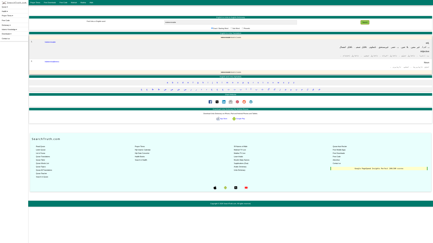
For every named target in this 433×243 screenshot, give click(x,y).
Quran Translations (43, 157)
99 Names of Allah (240, 146)
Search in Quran (42, 177)
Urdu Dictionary (239, 170)
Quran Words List (42, 163)
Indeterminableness (52, 62)
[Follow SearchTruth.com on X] (236, 187)
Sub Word (236, 28)
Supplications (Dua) (241, 163)
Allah (91, 2)
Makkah (74, 2)
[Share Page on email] (231, 102)
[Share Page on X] (217, 102)
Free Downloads (50, 2)
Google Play (240, 118)
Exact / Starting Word (220, 28)
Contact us (6, 38)
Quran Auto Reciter (340, 146)
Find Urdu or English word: (96, 21)
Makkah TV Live (240, 150)
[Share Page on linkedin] (224, 102)
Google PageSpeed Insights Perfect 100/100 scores (379, 169)
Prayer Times (35, 2)
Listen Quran (40, 150)
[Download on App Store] (215, 187)
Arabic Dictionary (240, 167)
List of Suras (40, 153)
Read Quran (40, 146)
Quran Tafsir (40, 160)
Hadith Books (140, 157)
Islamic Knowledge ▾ (9, 29)
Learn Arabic (238, 157)
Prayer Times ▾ (7, 16)
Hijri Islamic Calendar (143, 150)
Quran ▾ (5, 7)
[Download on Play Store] (226, 187)
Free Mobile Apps (339, 150)
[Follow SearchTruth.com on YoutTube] (246, 187)
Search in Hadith (141, 160)
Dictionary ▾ (6, 25)
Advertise (336, 160)
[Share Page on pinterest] (238, 102)
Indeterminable (50, 42)
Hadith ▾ (5, 11)
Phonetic (247, 28)
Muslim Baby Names (241, 160)
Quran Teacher (41, 173)
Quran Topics (41, 167)
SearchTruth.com (16, 2)
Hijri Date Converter (142, 153)
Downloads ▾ (6, 34)
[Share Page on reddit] (244, 102)
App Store (224, 118)
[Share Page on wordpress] (251, 102)
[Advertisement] (231, 10)
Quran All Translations (44, 170)
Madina (83, 2)
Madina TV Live (239, 153)
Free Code (63, 2)
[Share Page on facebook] (210, 102)
